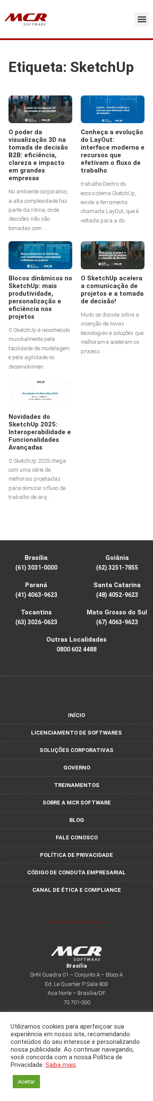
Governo (76, 767)
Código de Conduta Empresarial (76, 872)
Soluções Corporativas (76, 750)
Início (76, 715)
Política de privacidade (76, 855)
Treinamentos (76, 785)
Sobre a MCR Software (76, 802)
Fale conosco (77, 837)
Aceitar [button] (26, 1081)
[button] (142, 19)
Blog (76, 820)
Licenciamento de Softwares (76, 732)
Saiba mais (60, 1065)
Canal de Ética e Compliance (76, 890)
